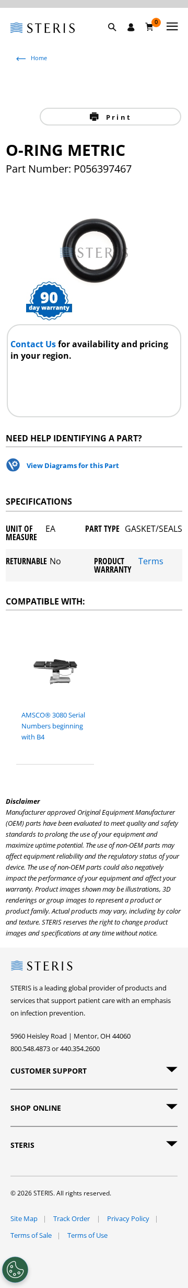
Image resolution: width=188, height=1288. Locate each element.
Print (117, 117)
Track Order (72, 1218)
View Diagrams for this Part (73, 465)
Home (39, 58)
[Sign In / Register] (131, 27)
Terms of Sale (31, 1235)
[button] (117, 39)
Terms (150, 562)
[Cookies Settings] (15, 1270)
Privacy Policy (128, 1218)
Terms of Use (87, 1235)
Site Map (24, 1218)
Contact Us (34, 344)
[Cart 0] (149, 26)
